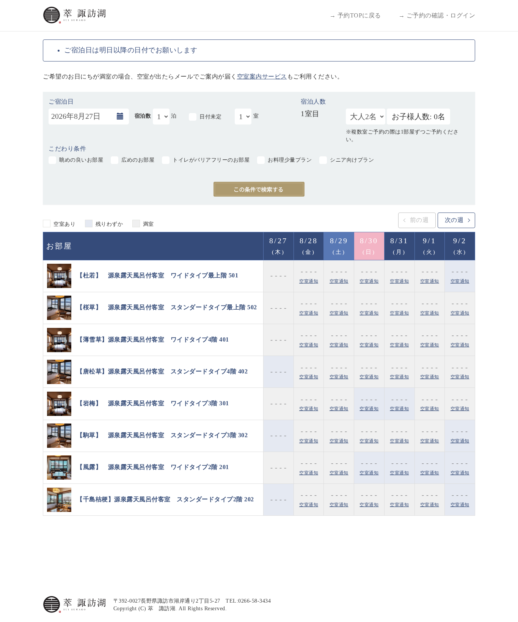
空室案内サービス (262, 76)
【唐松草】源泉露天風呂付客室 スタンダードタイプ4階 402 (162, 371)
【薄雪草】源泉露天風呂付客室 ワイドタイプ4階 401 (153, 339)
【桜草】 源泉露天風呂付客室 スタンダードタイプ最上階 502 (167, 307)
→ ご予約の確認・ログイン (437, 15)
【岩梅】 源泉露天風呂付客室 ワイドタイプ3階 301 (153, 403)
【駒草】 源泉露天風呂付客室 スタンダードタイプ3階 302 (162, 435)
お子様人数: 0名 (418, 116)
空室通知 (308, 281)
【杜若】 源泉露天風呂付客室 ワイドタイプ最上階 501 (157, 275)
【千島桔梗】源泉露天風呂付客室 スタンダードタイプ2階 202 (165, 499)
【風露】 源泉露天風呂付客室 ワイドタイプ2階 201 (153, 467)
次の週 (454, 220)
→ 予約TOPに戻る (355, 15)
